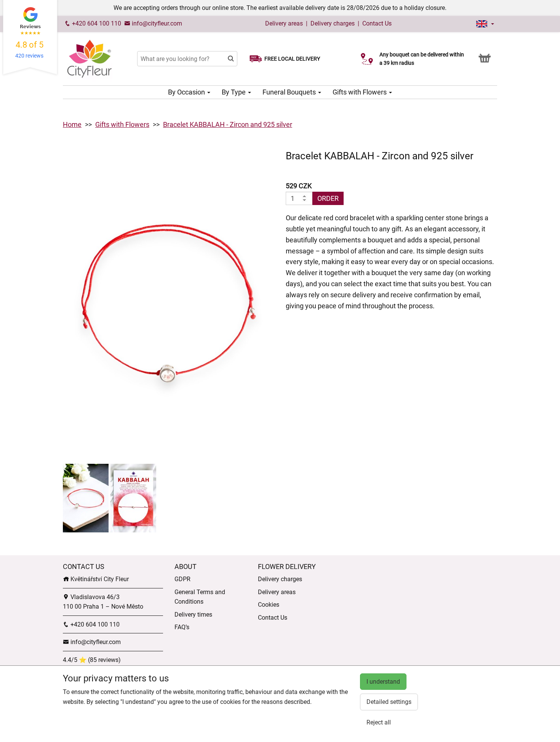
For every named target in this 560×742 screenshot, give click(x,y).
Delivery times (193, 614)
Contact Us (377, 23)
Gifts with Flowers (360, 92)
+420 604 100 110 (95, 23)
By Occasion (187, 92)
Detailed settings (388, 701)
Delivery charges (332, 23)
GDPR (182, 579)
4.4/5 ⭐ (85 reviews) (92, 659)
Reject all (378, 722)
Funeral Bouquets (289, 92)
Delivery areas (284, 23)
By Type (234, 92)
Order (328, 198)
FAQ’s (181, 627)
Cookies (268, 604)
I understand (383, 681)
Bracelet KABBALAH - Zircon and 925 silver (227, 124)
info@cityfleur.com (156, 23)
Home (72, 124)
